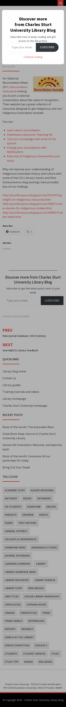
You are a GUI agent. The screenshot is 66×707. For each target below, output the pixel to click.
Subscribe (47, 47)
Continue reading (33, 57)
